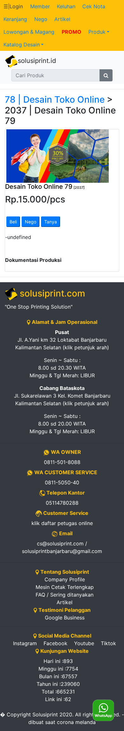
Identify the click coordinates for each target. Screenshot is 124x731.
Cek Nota (93, 6)
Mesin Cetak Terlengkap (65, 587)
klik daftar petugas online (62, 523)
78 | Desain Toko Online (55, 99)
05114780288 (62, 503)
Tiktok (108, 643)
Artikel (62, 19)
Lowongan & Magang (28, 32)
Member (40, 6)
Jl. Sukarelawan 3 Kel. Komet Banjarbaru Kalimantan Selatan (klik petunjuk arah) (62, 395)
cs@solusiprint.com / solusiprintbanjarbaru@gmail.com (62, 547)
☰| (13, 6)
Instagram (25, 643)
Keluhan (66, 6)
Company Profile (65, 579)
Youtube (84, 643)
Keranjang (15, 19)
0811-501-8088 (62, 462)
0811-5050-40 (62, 482)
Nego (40, 19)
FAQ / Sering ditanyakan (64, 594)
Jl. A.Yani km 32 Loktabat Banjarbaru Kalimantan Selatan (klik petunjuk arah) (62, 340)
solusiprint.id (37, 61)
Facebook (55, 643)
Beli (13, 221)
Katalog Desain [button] (21, 44)
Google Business (65, 617)
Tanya (50, 221)
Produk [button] (97, 32)
